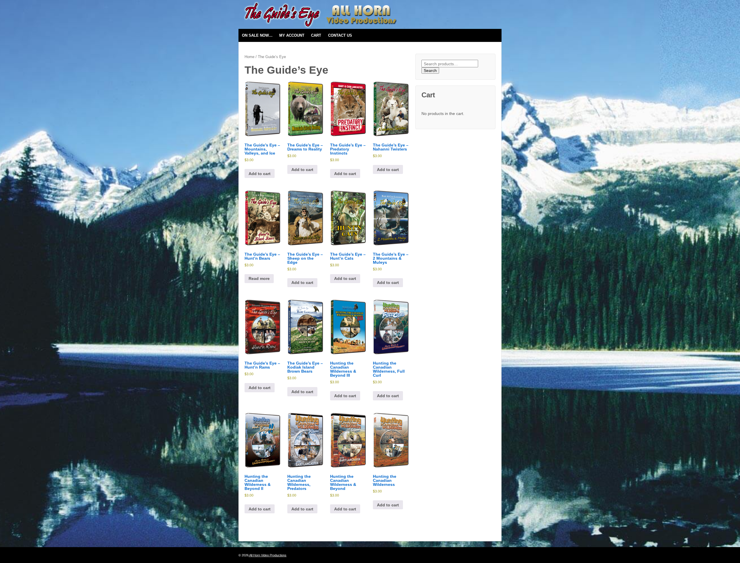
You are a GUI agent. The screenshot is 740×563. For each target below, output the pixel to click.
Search (430, 70)
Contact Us (340, 35)
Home (249, 57)
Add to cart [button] (260, 173)
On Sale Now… (257, 35)
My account (291, 35)
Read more (259, 278)
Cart (316, 35)
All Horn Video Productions (267, 555)
